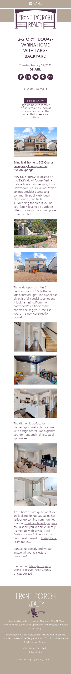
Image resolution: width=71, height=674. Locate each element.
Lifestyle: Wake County (37, 570)
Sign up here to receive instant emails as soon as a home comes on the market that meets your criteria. (35, 111)
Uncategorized (23, 573)
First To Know (35, 101)
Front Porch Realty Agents (40, 523)
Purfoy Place (49, 538)
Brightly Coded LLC (45, 659)
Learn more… (22, 542)
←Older (29, 89)
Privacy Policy (35, 652)
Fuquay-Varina (43, 180)
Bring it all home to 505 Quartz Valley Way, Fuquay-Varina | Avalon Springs (33, 166)
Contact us (20, 549)
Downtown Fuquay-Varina (30, 188)
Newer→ (41, 89)
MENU (37, 3)
